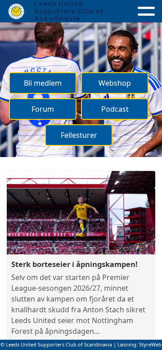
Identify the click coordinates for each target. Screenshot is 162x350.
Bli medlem (43, 83)
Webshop (115, 83)
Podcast (115, 109)
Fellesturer (79, 135)
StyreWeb (150, 344)
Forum (43, 109)
